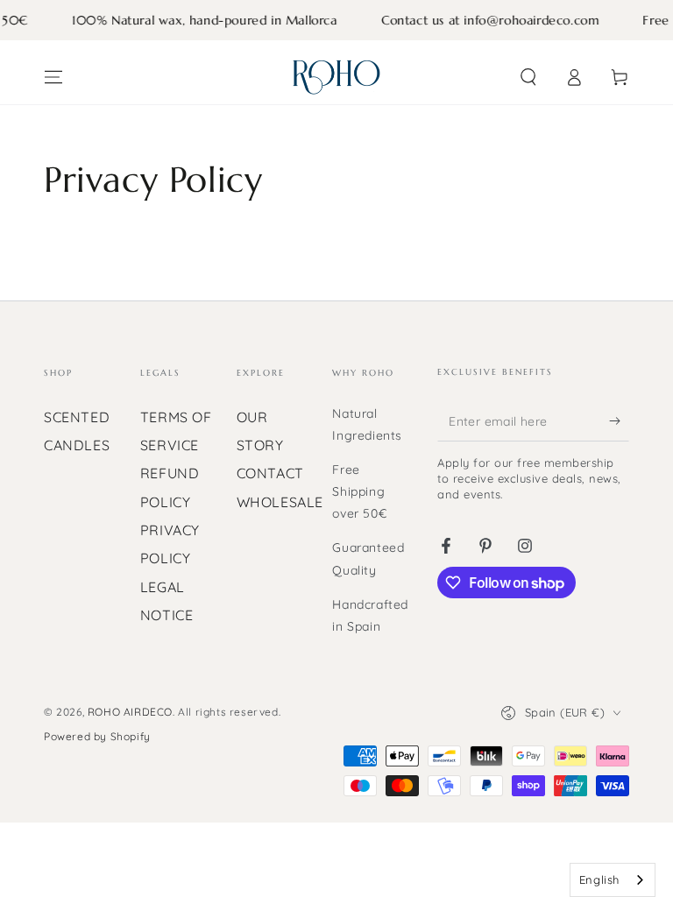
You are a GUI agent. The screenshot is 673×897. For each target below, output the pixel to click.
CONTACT (270, 473)
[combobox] (612, 880)
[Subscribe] (619, 421)
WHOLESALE (280, 502)
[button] (528, 77)
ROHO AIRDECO (130, 711)
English (599, 879)
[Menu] (53, 77)
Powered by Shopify (97, 736)
